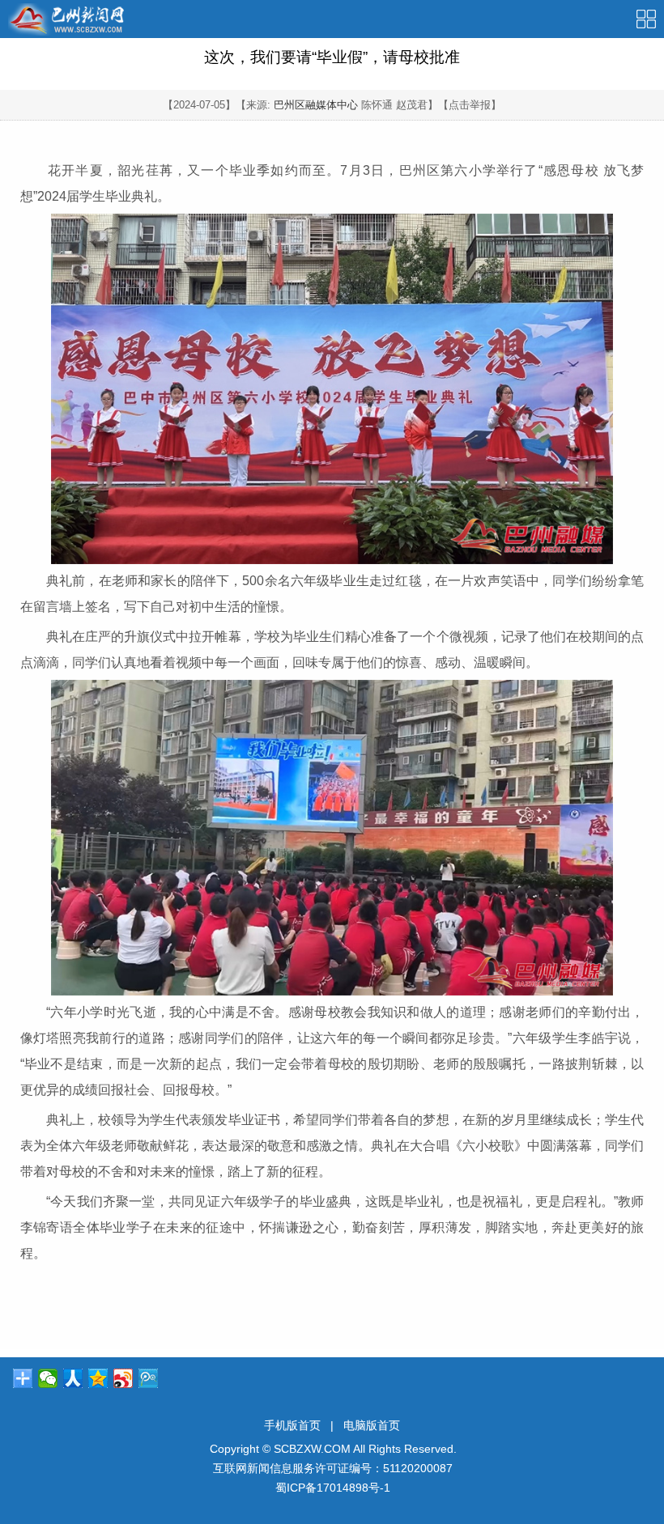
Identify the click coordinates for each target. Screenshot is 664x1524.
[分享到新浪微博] (123, 1378)
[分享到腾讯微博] (148, 1378)
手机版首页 (292, 1425)
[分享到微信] (48, 1378)
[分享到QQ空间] (98, 1378)
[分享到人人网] (73, 1378)
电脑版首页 (371, 1425)
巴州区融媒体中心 (316, 105)
